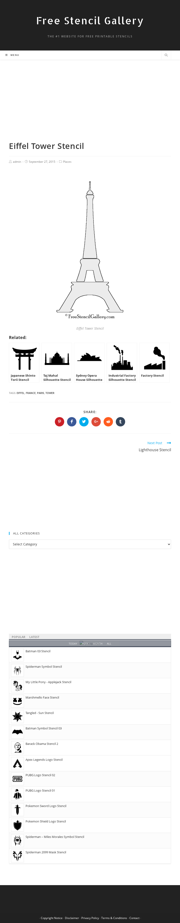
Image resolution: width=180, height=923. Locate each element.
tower (49, 393)
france (31, 393)
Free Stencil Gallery (90, 20)
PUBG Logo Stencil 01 (40, 790)
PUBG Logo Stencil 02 (40, 775)
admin (17, 162)
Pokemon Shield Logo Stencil (46, 821)
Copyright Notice (52, 918)
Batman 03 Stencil (38, 651)
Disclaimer (72, 918)
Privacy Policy (90, 918)
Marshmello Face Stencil (42, 697)
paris (40, 393)
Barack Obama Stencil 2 (42, 744)
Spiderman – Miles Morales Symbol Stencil (55, 837)
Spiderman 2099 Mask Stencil (46, 852)
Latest (34, 637)
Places (67, 162)
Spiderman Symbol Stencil (44, 666)
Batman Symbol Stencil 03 (44, 728)
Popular (18, 637)
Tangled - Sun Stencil (40, 713)
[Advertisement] (90, 106)
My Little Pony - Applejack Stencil (48, 682)
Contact (134, 918)
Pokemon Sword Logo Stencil (46, 806)
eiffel (20, 393)
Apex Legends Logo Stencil (44, 759)
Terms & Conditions (114, 918)
